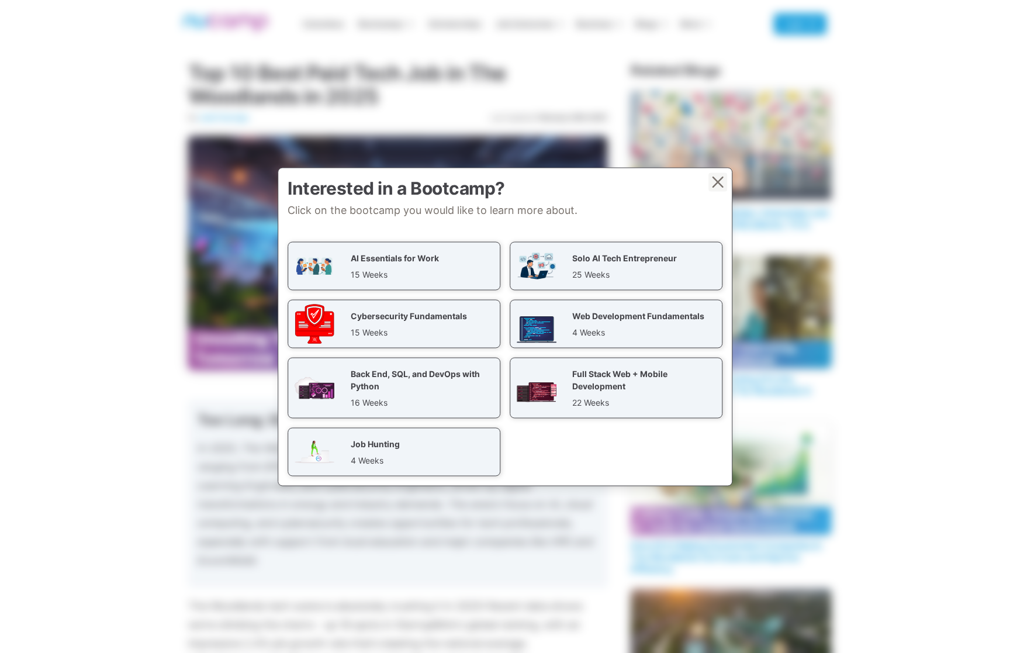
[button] (394, 265)
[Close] (717, 181)
